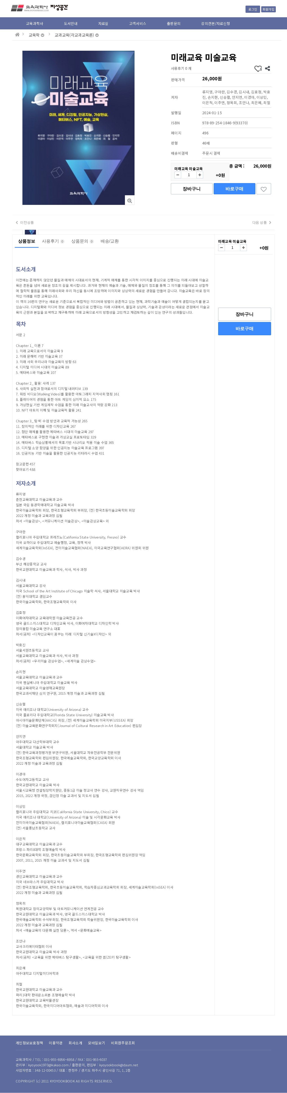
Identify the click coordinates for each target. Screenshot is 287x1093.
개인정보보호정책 (29, 1042)
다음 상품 (259, 222)
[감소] (177, 175)
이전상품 (27, 222)
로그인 (252, 9)
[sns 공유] (267, 68)
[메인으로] (17, 34)
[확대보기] (130, 200)
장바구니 (192, 188)
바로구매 (235, 188)
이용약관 (56, 1042)
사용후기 (52, 241)
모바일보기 (96, 1042)
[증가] (199, 175)
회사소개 (75, 1042)
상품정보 (26, 241)
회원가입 (268, 9)
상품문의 (82, 241)
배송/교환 (110, 241)
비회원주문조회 (123, 1042)
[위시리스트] (264, 188)
